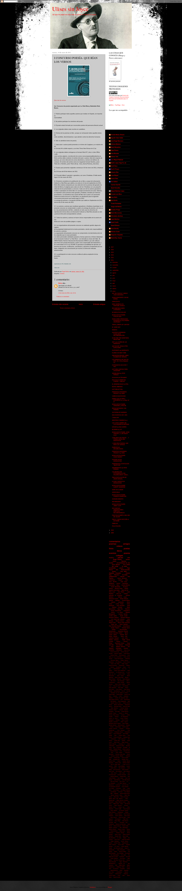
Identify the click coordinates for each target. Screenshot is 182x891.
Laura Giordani (125, 786)
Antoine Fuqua (112, 713)
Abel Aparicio (127, 699)
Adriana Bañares (116, 144)
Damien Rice (123, 634)
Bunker (112, 726)
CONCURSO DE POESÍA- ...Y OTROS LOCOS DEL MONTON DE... (120, 439)
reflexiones (119, 650)
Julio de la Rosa (114, 781)
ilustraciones (112, 631)
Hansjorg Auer (116, 759)
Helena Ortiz (118, 762)
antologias (118, 648)
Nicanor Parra (112, 807)
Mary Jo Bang (112, 679)
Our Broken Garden (123, 810)
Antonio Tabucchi (124, 651)
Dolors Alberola (112, 743)
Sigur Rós (120, 609)
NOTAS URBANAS (117, 386)
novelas (111, 563)
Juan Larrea (120, 778)
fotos (111, 548)
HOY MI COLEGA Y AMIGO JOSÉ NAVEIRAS (120, 294)
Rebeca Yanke (121, 829)
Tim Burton (121, 856)
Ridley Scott (122, 830)
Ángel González (116, 877)
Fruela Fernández (116, 203)
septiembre (115, 270)
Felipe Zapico (125, 663)
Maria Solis (116, 796)
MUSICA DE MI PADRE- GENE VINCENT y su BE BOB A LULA (120, 433)
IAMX (115, 766)
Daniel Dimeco (115, 225)
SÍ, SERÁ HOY (116, 327)
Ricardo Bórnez (114, 830)
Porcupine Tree (123, 822)
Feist (121, 750)
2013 (112, 255)
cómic (120, 696)
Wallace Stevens (120, 646)
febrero (114, 288)
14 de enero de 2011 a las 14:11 (67, 293)
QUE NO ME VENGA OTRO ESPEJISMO (120, 346)
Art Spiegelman (124, 716)
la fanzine (111, 650)
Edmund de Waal (120, 745)
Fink (112, 752)
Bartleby (118, 720)
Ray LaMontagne (124, 827)
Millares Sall (116, 803)
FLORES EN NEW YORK (119, 353)
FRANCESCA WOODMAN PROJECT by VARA (119, 392)
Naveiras (123, 561)
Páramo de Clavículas (121, 824)
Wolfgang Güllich (120, 866)
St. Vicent (117, 846)
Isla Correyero (122, 767)
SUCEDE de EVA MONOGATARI (117, 460)
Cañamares (112, 580)
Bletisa (60, 283)
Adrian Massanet (122, 578)
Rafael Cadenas (117, 825)
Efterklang (127, 658)
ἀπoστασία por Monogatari (119, 377)
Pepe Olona (127, 815)
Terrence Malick (122, 851)
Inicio (81, 304)
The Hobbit (127, 853)
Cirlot (115, 735)
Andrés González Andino (115, 633)
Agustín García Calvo (116, 702)
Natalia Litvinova (113, 639)
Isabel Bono (113, 767)
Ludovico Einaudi (114, 638)
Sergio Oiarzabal (114, 841)
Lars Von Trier (125, 784)
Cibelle (110, 735)
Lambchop (118, 784)
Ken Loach (122, 781)
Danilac (123, 740)
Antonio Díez (115, 172)
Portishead (111, 824)
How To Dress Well (115, 764)
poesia (127, 553)
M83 (111, 793)
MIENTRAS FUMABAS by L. (120, 420)
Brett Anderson (121, 725)
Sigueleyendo (125, 842)
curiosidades (119, 872)
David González (115, 188)
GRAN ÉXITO (116, 301)
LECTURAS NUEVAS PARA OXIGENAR (120, 370)
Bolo (127, 580)
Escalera (125, 586)
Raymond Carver (119, 643)
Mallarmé (116, 793)
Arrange (111, 653)
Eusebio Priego (115, 209)
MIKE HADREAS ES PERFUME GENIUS (118, 304)
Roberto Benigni (120, 832)
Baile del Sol (125, 590)
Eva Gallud (114, 181)
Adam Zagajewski (122, 701)
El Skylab (125, 747)
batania (113, 602)
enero (114, 291)
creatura (126, 648)
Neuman (126, 805)
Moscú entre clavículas (124, 622)
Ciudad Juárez (122, 735)
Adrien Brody (127, 650)
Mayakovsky (111, 800)
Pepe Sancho (114, 817)
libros (119, 551)
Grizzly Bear (117, 757)
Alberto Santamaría (118, 704)
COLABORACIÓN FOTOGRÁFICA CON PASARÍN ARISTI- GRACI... (120, 473)
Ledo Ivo (118, 593)
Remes (128, 829)
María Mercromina (116, 213)
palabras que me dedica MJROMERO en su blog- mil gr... (120, 400)
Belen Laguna (124, 721)
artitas (121, 870)
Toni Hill (128, 691)
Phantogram (118, 819)
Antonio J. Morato (123, 713)
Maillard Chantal (117, 607)
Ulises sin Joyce (70, 9)
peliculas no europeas (115, 595)
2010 (112, 530)
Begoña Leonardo (113, 721)
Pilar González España (115, 626)
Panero (118, 641)
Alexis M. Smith (126, 706)
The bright (123, 854)
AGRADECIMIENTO (117, 499)
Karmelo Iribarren (125, 617)
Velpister (117, 600)
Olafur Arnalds (120, 682)
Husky (124, 667)
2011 (112, 260)
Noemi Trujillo (118, 808)
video (123, 875)
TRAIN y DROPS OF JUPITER (120, 324)
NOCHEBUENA (116, 501)
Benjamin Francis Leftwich (115, 723)
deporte (126, 872)
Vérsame (115, 696)
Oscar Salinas (114, 810)
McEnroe (119, 679)
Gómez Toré (114, 156)
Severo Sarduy (124, 841)
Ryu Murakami (112, 837)
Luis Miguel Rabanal (117, 159)
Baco (118, 585)
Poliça (110, 643)
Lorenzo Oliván (121, 673)
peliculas (120, 557)
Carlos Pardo (119, 603)
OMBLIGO (115, 523)
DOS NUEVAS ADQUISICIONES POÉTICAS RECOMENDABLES (118, 510)
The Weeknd (119, 644)
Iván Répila (121, 591)
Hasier (119, 761)
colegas (119, 555)
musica (111, 557)
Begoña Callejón (118, 653)
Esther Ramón (113, 636)
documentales (123, 629)
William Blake (122, 865)
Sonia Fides (114, 178)
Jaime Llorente (125, 769)
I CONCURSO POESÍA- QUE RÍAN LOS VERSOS (120, 444)
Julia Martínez (117, 779)
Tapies (115, 851)
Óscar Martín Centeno (114, 699)
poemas (112, 544)
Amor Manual (116, 564)
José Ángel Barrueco (117, 141)
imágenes (126, 873)
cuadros (126, 593)
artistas (126, 588)
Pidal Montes (125, 820)
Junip (128, 605)
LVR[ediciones (113, 576)
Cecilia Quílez (113, 615)
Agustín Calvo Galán (117, 138)
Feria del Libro (127, 750)
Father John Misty (115, 663)
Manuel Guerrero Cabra (116, 795)
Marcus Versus (120, 620)
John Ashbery (119, 771)
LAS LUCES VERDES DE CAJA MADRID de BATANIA (120, 423)
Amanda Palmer (113, 709)
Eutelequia (111, 662)
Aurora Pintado (124, 718)
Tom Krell (128, 856)
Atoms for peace (113, 718)
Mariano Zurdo (115, 231)
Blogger (110, 887)
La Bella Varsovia (122, 783)
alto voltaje (115, 566)
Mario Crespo (120, 675)
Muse (121, 803)
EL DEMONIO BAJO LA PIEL (120, 384)
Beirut (126, 633)
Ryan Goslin (125, 836)
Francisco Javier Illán (120, 754)
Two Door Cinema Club (119, 860)
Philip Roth (125, 819)
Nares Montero (124, 624)
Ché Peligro (125, 733)
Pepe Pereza (114, 150)
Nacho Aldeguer (126, 679)
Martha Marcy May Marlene (116, 798)
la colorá (120, 612)
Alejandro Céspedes (117, 234)
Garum (128, 754)
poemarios (125, 583)
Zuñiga (128, 868)
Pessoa (125, 641)
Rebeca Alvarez (112, 829)
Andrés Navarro (124, 711)
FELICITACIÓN (116, 526)
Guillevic (128, 665)
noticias (122, 576)
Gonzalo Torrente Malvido (117, 755)
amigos (126, 544)
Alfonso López (122, 597)
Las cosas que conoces (117, 619)
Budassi (128, 725)
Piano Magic (117, 820)
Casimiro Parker (113, 655)
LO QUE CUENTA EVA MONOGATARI (118, 482)
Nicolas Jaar (122, 807)
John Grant (122, 772)
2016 (112, 249)
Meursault (111, 801)
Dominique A (122, 743)
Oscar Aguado (126, 808)
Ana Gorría (114, 200)
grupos (114, 571)
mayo (114, 280)
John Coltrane (127, 771)
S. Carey (119, 837)
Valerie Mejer (112, 694)
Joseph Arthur (123, 776)
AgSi (129, 701)
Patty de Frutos (116, 685)
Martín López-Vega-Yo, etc (118, 163)
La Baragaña (112, 783)
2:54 (121, 699)
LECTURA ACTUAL (117, 389)
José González (121, 605)
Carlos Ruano (127, 653)
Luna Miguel (114, 175)
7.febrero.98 (115, 417)
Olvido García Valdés (120, 684)
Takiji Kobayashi (121, 849)
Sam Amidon (119, 689)
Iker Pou (124, 668)
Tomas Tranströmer (116, 610)
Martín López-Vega (119, 677)
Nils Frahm (113, 680)
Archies (122, 714)
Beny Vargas (125, 723)
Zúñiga (113, 629)
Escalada (124, 575)
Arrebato (117, 716)
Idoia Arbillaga (121, 766)
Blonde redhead (112, 725)
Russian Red (118, 836)
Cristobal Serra (126, 737)
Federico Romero (114, 750)
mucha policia (112, 875)
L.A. (127, 781)
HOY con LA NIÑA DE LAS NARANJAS (119, 342)
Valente (111, 600)
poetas (127, 548)
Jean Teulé (111, 771)
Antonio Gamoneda (114, 651)
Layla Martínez (115, 219)
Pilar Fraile (120, 687)
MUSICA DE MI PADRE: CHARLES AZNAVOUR (119, 495)
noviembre (115, 265)
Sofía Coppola (112, 844)
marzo (114, 286)
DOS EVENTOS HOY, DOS (119, 415)
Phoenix (111, 820)
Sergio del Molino (116, 206)
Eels (114, 747)
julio (113, 275)
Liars (124, 788)
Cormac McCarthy (117, 737)
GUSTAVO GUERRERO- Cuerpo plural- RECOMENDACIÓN (119, 334)
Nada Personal (118, 805)
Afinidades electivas (117, 216)
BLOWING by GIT (117, 429)
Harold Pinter (112, 761)
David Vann (116, 742)
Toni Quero (122, 858)
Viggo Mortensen (123, 861)
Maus (127, 798)
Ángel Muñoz (117, 559)
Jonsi (129, 774)
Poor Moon (111, 689)
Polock (126, 687)
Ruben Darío (118, 834)
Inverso (128, 766)
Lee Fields (111, 788)
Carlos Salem (113, 634)
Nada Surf (114, 624)
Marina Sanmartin (124, 796)
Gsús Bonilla (115, 228)
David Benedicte (115, 147)
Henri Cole (124, 636)
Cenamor (121, 728)
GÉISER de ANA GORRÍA (119, 427)
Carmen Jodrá (125, 726)
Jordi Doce (114, 166)
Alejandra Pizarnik (123, 631)
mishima (111, 697)
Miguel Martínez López (117, 191)
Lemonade (118, 788)
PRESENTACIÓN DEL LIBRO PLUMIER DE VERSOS (120, 356)
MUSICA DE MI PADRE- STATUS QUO (119, 315)
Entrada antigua (99, 304)
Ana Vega (117, 711)
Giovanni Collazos (114, 617)
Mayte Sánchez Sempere (122, 800)
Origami (120, 580)
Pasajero (111, 813)
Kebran (111, 588)
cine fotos (111, 872)
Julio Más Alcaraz (126, 779)
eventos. (111, 873)
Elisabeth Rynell (117, 749)
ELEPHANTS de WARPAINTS (120, 350)
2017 (112, 247)
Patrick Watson (118, 813)
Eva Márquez (119, 662)
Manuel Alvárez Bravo (125, 793)
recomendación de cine (123, 563)
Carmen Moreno (125, 585)
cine (128, 557)
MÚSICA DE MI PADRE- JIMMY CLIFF (119, 504)
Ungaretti (127, 644)
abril (113, 283)
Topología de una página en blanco (119, 692)
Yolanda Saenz (126, 627)
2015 (112, 252)
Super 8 (126, 848)
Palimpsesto (120, 812)
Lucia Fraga (116, 790)
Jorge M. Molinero (114, 776)
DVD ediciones (121, 738)
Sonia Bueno (126, 626)
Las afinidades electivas (114, 786)
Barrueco (116, 575)
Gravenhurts (121, 665)
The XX (123, 691)
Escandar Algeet (114, 660)
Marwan (126, 677)
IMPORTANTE (117, 668)
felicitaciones (118, 873)
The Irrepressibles (115, 854)
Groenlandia (112, 568)
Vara (112, 646)
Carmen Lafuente (113, 728)
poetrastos (121, 602)
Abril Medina (113, 701)
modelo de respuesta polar (121, 697)
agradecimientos (114, 870)
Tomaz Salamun (114, 858)
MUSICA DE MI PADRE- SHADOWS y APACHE (119, 405)
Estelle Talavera (124, 660)
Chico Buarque (121, 730)
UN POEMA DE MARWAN (119, 412)
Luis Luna (124, 638)
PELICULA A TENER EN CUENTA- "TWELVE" (119, 380)
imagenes (111, 583)
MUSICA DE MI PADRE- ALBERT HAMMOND (119, 486)
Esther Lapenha (126, 749)
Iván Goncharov (116, 769)
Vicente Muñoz (126, 600)
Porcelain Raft (112, 822)
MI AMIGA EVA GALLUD (119, 312)
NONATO (114, 330)
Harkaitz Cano (125, 759)
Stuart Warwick (124, 846)
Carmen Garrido (115, 184)
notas (119, 875)
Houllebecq (118, 667)
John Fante (114, 772)
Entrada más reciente (60, 304)
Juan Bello (114, 197)
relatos (114, 561)
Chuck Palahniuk (117, 733)
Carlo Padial (118, 726)
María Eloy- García (116, 238)
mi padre (124, 566)
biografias (126, 870)
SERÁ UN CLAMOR (117, 489)
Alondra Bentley (124, 708)
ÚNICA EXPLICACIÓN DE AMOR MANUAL (119, 478)
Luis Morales (113, 791)
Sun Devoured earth (118, 848)
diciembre (115, 262)
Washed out (122, 863)
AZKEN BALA (116, 492)
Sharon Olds (117, 842)
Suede (110, 848)
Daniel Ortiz (117, 740)
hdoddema (92, 887)
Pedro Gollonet (118, 815)
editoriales (126, 696)
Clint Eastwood (122, 655)
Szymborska (111, 849)
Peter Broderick (112, 687)
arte (117, 569)
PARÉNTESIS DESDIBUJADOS (117, 448)
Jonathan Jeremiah (121, 774)
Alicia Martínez (114, 708)
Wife (116, 865)
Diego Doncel (125, 742)
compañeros (126, 610)
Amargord (111, 711)
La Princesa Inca (120, 672)
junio (113, 278)
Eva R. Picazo (115, 169)
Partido (126, 812)
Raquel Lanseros (113, 827)
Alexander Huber (117, 706)
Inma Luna (112, 591)
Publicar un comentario (62, 296)
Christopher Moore (119, 731)
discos (113, 612)
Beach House (125, 720)
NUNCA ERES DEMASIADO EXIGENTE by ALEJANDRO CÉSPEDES (120, 320)
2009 (112, 533)
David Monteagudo (119, 658)
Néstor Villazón (124, 598)
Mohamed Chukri (113, 598)
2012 (112, 257)
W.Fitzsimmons (112, 863)
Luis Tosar (120, 791)
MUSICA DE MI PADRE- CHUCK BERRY (119, 456)
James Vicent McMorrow (119, 670)
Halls (110, 759)
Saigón (124, 837)
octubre (114, 267)
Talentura (127, 609)
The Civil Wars (120, 853)
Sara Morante (115, 153)
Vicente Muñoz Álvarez (117, 134)
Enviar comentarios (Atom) (67, 308)
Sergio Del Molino (126, 839)
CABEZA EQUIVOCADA (119, 396)
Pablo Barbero (112, 812)
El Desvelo (119, 747)
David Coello (114, 222)
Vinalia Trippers (115, 627)
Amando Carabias (123, 709)
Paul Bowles (125, 685)
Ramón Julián (125, 825)
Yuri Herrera (115, 868)
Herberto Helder (126, 762)
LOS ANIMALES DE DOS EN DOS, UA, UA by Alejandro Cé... (120, 361)
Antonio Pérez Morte (114, 714)
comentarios (114, 541)
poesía (121, 568)
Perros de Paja (122, 817)
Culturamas (113, 738)
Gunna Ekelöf (125, 757)
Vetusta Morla (119, 694)
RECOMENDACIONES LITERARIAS (118, 309)
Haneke (112, 667)
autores (128, 559)
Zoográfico (122, 868)
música (118, 583)
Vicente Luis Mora (116, 194)
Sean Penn (117, 839)
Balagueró (111, 720)
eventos (62, 273)
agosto (114, 273)
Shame (110, 842)
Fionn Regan (119, 752)
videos (119, 546)
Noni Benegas (121, 680)
